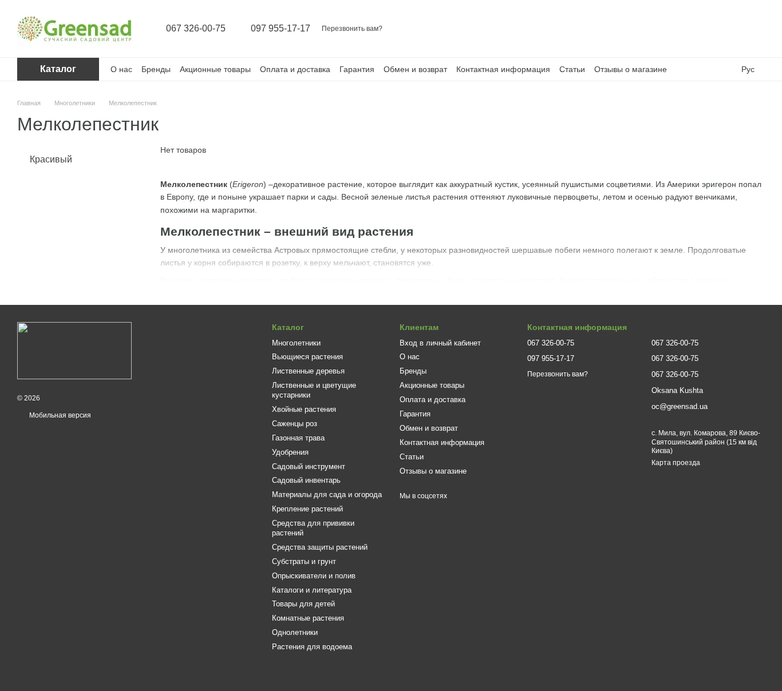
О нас (121, 69)
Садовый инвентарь (306, 480)
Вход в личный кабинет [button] (440, 343)
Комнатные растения (308, 618)
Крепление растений (307, 509)
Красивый (51, 159)
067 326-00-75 (196, 28)
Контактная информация (503, 69)
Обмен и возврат (415, 69)
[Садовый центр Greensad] (74, 351)
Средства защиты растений (320, 547)
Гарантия (356, 69)
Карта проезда (675, 463)
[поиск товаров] (666, 28)
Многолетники (296, 343)
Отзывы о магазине (630, 69)
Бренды (156, 69)
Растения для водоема (312, 646)
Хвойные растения (304, 409)
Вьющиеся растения (307, 356)
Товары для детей (303, 603)
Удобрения (290, 452)
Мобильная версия (59, 415)
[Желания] (726, 28)
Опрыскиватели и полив (314, 575)
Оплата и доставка (295, 69)
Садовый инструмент (308, 466)
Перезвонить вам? (352, 29)
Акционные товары (215, 69)
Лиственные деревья (308, 371)
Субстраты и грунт (304, 561)
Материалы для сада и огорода (327, 494)
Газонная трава (298, 438)
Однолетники (295, 632)
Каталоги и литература (311, 590)
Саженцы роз (294, 423)
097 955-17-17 (280, 28)
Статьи (572, 69)
